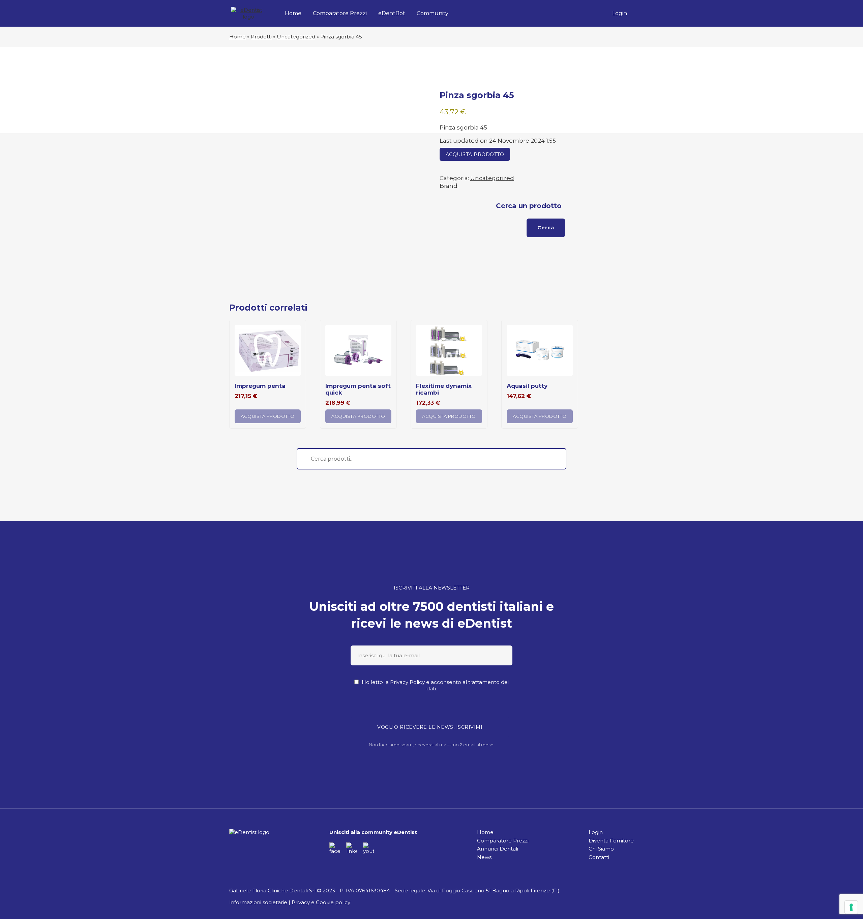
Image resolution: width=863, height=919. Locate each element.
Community (432, 13)
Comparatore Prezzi (340, 13)
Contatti (599, 857)
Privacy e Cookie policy (321, 902)
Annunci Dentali (497, 848)
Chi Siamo (601, 848)
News (484, 857)
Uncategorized (296, 36)
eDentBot (391, 13)
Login (619, 13)
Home (293, 13)
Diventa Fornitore (611, 840)
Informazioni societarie (258, 902)
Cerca (545, 228)
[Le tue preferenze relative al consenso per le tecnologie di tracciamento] (851, 907)
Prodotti (261, 36)
